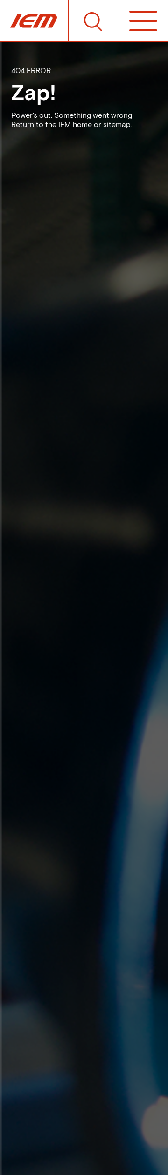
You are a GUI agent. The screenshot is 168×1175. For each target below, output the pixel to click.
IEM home (75, 124)
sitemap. (117, 124)
